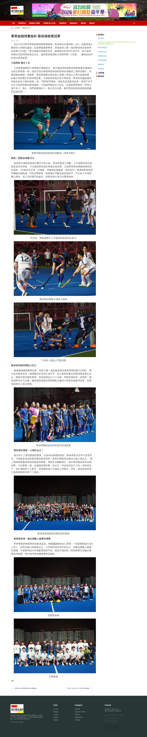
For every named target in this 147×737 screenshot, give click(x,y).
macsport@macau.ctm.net (115, 715)
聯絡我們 (92, 23)
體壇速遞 (101, 69)
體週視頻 (83, 23)
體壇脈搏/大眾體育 (34, 23)
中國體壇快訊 (62, 23)
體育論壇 (119, 42)
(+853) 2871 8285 (112, 721)
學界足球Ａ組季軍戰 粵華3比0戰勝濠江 (26, 688)
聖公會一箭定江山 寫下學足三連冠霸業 (78, 688)
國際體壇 (101, 64)
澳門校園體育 (102, 60)
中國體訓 (55, 717)
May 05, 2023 (15, 41)
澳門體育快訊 (22, 23)
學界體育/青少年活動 (49, 23)
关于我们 (55, 709)
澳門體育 (101, 38)
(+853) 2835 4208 (112, 718)
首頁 (13, 23)
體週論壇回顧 (102, 47)
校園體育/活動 (109, 44)
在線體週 (55, 714)
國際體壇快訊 (73, 23)
